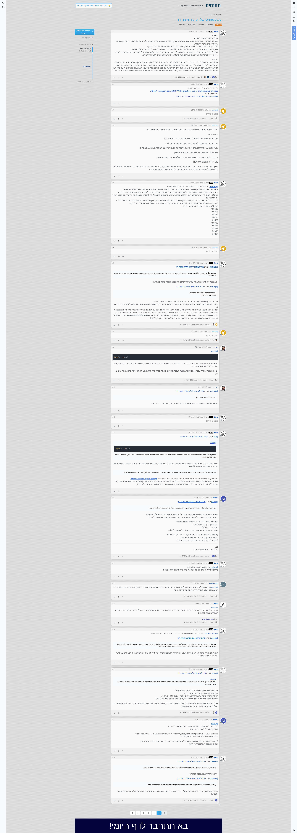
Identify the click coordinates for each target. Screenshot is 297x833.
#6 (113, 247)
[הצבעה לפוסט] (123, 77)
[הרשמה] (3, 7)
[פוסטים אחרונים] (294, 12)
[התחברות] (3, 3)
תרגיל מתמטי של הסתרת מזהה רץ (190, 267)
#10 (113, 387)
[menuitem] (3, 3)
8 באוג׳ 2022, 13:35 (198, 432)
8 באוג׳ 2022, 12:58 (200, 332)
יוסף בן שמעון (213, 583)
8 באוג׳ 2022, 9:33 (198, 84)
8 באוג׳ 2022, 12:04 (198, 183)
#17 (113, 629)
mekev (215, 498)
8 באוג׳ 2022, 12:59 (204, 347)
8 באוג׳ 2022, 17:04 (198, 563)
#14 (113, 563)
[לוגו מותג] (213, 5)
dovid (216, 31)
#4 (113, 125)
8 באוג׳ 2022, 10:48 (200, 110)
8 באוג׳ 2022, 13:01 (204, 387)
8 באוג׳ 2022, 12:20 (200, 247)
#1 (113, 31)
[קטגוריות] (294, 7)
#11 (113, 417)
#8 (113, 332)
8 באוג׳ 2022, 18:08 (202, 603)
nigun (216, 603)
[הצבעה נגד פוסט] (114, 77)
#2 (113, 84)
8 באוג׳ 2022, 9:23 (198, 31)
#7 (113, 263)
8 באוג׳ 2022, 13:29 (198, 417)
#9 (113, 347)
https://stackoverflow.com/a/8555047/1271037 (197, 96)
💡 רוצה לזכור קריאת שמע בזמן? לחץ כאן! (93, 5)
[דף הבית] (294, 3)
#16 (113, 603)
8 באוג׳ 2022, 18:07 (197, 583)
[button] (294, 830)
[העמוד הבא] (132, 813)
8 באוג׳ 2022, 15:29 (201, 498)
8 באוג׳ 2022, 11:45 (200, 125)
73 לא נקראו (87, 66)
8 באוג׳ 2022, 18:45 (198, 757)
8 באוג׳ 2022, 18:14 (198, 669)
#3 (113, 110)
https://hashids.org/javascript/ (144, 479)
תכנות (218, 25)
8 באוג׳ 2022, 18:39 (201, 720)
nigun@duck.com (208, 619)
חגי (217, 347)
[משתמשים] (294, 17)
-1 (119, 256)
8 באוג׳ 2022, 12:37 (198, 263)
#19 (113, 720)
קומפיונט (215, 110)
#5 (113, 183)
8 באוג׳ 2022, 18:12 (198, 629)
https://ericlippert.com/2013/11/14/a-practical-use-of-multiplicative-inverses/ (184, 91)
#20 (113, 757)
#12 (113, 432)
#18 (113, 669)
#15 (113, 583)
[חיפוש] (294, 21)
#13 (113, 498)
